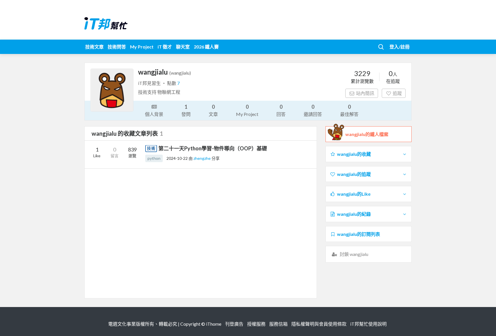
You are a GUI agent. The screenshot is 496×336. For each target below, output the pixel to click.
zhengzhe (202, 158)
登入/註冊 (400, 46)
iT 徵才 (165, 46)
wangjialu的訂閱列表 (358, 234)
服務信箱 (278, 324)
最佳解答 (349, 110)
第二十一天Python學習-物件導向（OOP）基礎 (212, 148)
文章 (213, 110)
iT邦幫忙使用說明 (368, 324)
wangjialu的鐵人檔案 (366, 134)
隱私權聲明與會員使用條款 (318, 324)
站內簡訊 (365, 93)
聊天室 (183, 46)
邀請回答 (313, 110)
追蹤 (397, 93)
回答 (281, 110)
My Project (142, 46)
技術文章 (94, 46)
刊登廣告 (234, 324)
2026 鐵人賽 (206, 46)
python (154, 158)
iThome (213, 324)
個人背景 (154, 114)
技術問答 (117, 46)
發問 (186, 110)
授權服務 (256, 324)
